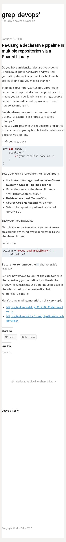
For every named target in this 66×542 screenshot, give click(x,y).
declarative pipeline (27, 381)
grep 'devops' (21, 15)
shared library (48, 381)
